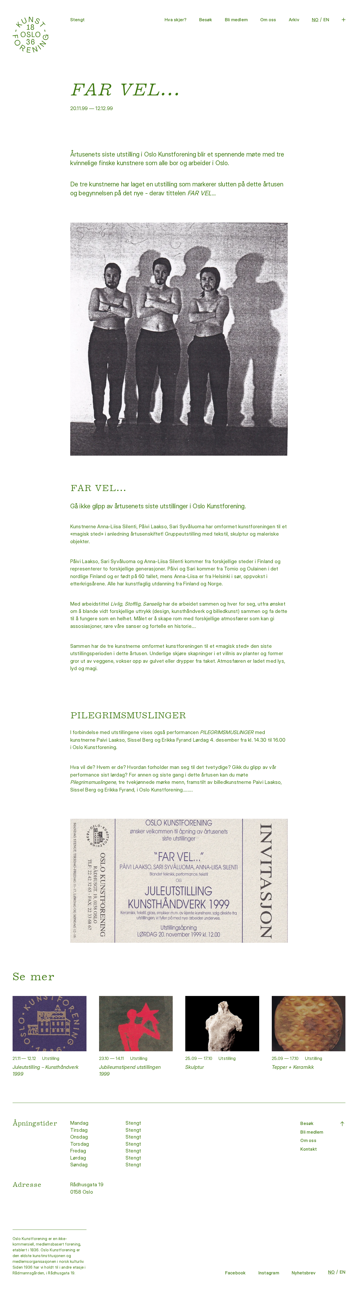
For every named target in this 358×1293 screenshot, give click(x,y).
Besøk (205, 19)
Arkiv (294, 19)
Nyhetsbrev (304, 1272)
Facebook (235, 1272)
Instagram (268, 1272)
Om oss (268, 19)
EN (326, 19)
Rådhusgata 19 (87, 1185)
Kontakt (308, 1149)
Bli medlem (236, 19)
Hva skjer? (175, 19)
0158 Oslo (82, 1192)
